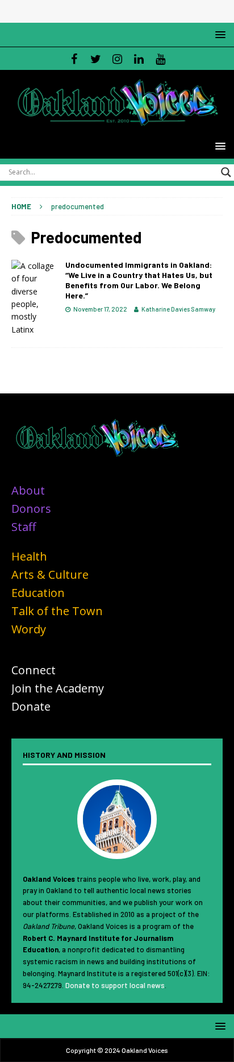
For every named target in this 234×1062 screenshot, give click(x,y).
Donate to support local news (115, 985)
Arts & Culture (50, 574)
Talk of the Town (57, 611)
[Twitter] (96, 58)
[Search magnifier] (226, 172)
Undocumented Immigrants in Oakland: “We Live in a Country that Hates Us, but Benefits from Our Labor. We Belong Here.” (138, 280)
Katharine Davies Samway (178, 309)
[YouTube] (160, 58)
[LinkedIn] (139, 58)
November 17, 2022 (100, 309)
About (28, 490)
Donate (31, 706)
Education (38, 592)
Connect (33, 670)
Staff (23, 526)
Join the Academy (57, 688)
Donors (31, 508)
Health (29, 556)
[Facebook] (74, 58)
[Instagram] (117, 58)
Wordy (28, 629)
